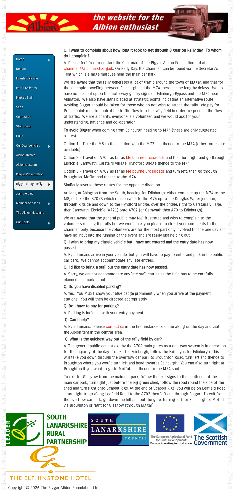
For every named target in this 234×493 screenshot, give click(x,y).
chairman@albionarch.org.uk (88, 68)
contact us (115, 326)
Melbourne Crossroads (145, 157)
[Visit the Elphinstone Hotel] (51, 478)
